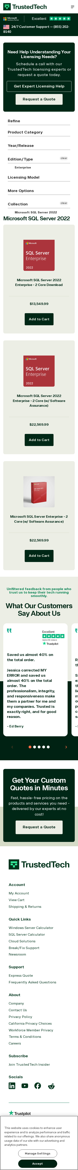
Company (16, 1003)
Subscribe (18, 1056)
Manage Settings (37, 1153)
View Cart (16, 900)
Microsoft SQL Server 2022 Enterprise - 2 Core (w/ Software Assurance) (39, 401)
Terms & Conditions (25, 1037)
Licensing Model (23, 177)
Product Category (25, 132)
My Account (19, 893)
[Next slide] (66, 747)
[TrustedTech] (25, 7)
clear (64, 158)
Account (17, 885)
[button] (72, 7)
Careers (15, 1043)
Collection (18, 204)
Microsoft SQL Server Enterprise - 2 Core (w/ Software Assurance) (39, 519)
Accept (37, 1163)
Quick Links (20, 919)
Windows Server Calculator (31, 928)
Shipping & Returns (25, 907)
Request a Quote (39, 99)
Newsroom (17, 954)
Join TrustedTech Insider (29, 1064)
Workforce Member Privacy (31, 1030)
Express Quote (21, 975)
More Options (21, 190)
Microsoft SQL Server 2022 (35, 212)
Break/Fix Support (24, 948)
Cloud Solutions (22, 941)
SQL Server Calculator (27, 934)
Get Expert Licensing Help (39, 86)
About (14, 995)
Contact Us (18, 1010)
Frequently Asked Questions (32, 982)
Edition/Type (20, 159)
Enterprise (22, 167)
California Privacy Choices (30, 1023)
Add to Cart (39, 319)
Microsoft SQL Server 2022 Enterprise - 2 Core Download (39, 282)
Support (16, 967)
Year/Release (21, 145)
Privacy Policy (20, 1017)
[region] (39, 1143)
